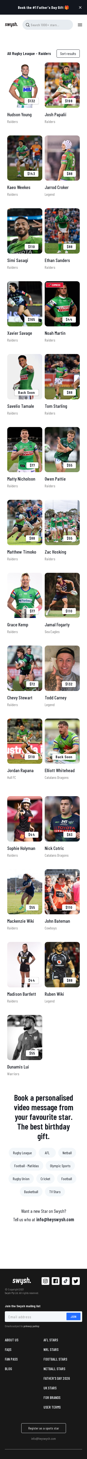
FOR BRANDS (52, 1397)
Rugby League (22, 1152)
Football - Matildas (26, 1165)
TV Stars (55, 1191)
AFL (47, 1152)
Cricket (45, 1178)
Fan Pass (11, 1359)
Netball (67, 1152)
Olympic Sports (60, 1165)
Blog (8, 1368)
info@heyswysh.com (55, 1219)
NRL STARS (51, 1349)
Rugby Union (21, 1178)
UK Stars (50, 1388)
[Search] (27, 25)
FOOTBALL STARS (55, 1359)
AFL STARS (51, 1339)
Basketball (31, 1191)
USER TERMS (52, 1407)
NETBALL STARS (54, 1368)
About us (11, 1339)
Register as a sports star (43, 1428)
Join (73, 1316)
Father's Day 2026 (57, 1378)
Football (66, 1178)
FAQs (8, 1349)
